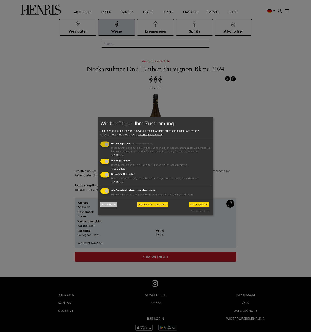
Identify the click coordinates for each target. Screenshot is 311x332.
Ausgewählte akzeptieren (153, 204)
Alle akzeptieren (199, 204)
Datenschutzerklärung (150, 134)
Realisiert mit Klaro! (200, 211)
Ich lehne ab (109, 204)
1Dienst (117, 155)
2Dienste (118, 168)
